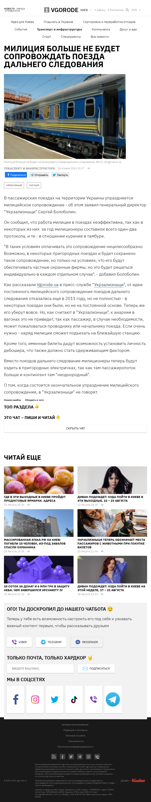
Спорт (46, 37)
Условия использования (75, 724)
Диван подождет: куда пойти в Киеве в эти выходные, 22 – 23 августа (110, 498)
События (21, 29)
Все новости (100, 37)
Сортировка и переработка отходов (109, 22)
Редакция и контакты (75, 730)
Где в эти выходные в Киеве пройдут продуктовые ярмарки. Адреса (35, 498)
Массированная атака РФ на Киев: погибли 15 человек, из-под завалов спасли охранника (34, 543)
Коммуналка (101, 29)
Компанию (116, 9)
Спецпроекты (71, 37)
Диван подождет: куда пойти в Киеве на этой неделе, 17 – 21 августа (111, 588)
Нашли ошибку (12, 400)
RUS (134, 9)
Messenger (90, 642)
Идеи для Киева (22, 22)
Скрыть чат (75, 428)
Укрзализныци (109, 284)
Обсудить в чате (34, 400)
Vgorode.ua (48, 284)
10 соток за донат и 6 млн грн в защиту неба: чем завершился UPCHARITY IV (36, 588)
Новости (9, 9)
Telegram (54, 642)
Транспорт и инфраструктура (59, 29)
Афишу (101, 9)
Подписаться (100, 668)
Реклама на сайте (75, 735)
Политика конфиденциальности (75, 746)
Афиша (21, 9)
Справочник (12, 11)
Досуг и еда (128, 29)
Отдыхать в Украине (58, 22)
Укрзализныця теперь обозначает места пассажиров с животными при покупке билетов (111, 543)
